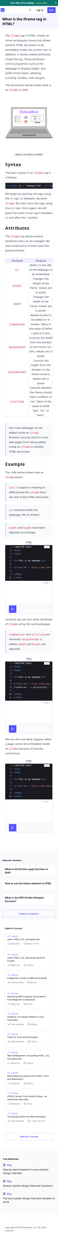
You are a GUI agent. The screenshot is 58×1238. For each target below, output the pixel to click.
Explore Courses (29, 1136)
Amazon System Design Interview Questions (28, 1185)
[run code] (12, 609)
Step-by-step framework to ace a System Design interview (25, 1171)
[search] (30, 10)
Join (51, 9)
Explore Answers (29, 913)
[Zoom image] (29, 123)
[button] (12, 550)
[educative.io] (2, 10)
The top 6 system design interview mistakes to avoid (29, 1200)
